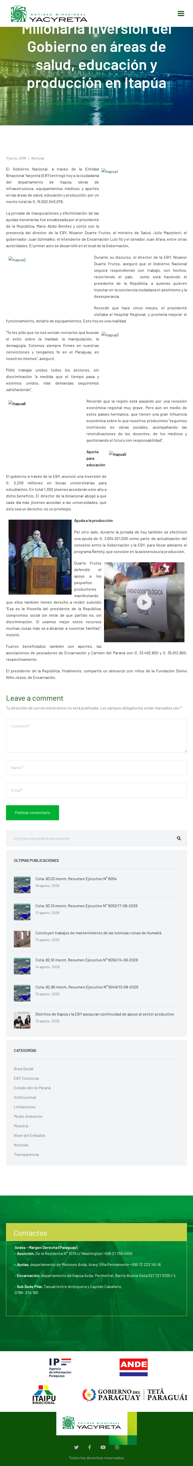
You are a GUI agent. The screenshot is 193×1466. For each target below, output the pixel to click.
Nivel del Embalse (29, 1135)
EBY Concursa (26, 1078)
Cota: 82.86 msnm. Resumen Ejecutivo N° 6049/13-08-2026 (86, 986)
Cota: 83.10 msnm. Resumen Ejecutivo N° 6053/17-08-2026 (86, 905)
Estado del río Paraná (32, 1087)
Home (84, 96)
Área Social (23, 1068)
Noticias (101, 96)
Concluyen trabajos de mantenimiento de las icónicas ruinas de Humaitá (98, 932)
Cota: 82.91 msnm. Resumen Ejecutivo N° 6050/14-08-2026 (86, 959)
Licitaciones (24, 1106)
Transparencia (26, 1154)
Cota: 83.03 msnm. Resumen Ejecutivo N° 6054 (76, 878)
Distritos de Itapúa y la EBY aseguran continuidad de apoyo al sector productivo (104, 1014)
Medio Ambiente (28, 1116)
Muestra (21, 1125)
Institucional (25, 1097)
